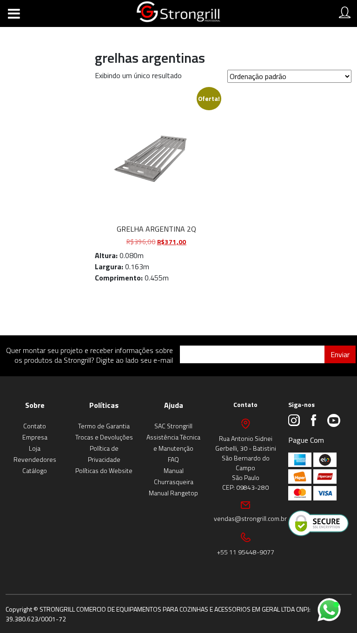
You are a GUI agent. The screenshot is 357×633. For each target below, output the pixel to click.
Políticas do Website (103, 470)
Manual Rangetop (173, 493)
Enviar (340, 354)
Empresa (34, 437)
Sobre (35, 405)
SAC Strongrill (173, 426)
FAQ (173, 459)
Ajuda (173, 405)
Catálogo (34, 470)
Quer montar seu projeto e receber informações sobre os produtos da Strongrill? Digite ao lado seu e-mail (89, 355)
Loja (34, 448)
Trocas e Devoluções (104, 437)
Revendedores (34, 459)
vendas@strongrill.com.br (250, 518)
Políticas (104, 405)
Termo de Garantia (104, 426)
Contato (34, 426)
